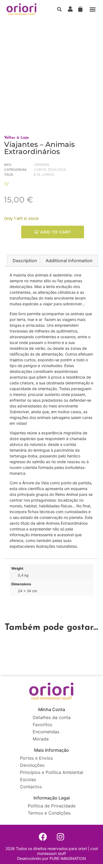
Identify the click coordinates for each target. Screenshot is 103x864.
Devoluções (32, 765)
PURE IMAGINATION (67, 858)
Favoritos (42, 724)
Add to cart (55, 232)
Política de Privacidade (52, 806)
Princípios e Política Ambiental (51, 772)
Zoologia (57, 169)
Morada (41, 739)
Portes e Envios (36, 758)
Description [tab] (25, 260)
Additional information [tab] (69, 260)
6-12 (37, 174)
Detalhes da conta (52, 717)
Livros (40, 169)
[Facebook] (42, 836)
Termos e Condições (49, 813)
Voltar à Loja (16, 138)
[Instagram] (60, 836)
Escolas (28, 779)
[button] (59, 9)
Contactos (31, 786)
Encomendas (46, 731)
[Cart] (80, 9)
